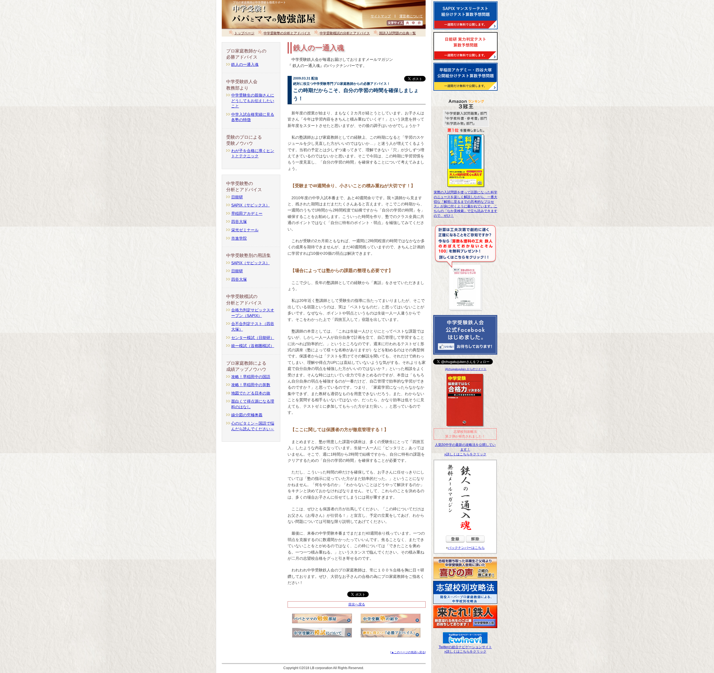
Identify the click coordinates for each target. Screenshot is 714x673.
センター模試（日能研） (252, 337)
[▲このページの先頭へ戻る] (408, 652)
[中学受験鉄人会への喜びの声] (465, 579)
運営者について (411, 16)
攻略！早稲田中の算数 (250, 385)
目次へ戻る (356, 604)
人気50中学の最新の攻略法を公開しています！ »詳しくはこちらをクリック (465, 449)
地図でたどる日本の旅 (250, 393)
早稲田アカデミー (246, 213)
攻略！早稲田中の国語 (250, 376)
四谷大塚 (239, 221)
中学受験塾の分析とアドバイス (287, 33)
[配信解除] (475, 543)
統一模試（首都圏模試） (252, 345)
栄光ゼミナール (245, 230)
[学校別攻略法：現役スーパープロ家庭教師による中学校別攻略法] (465, 603)
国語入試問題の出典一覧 (397, 33)
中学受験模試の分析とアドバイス (345, 33)
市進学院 (239, 238)
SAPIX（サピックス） (250, 205)
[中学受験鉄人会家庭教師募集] (465, 627)
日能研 (237, 197)
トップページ (244, 33)
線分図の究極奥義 (246, 415)
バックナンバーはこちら (466, 548)
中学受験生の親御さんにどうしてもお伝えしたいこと (252, 100)
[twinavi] (465, 641)
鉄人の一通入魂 (245, 64)
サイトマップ (381, 16)
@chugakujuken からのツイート (465, 369)
